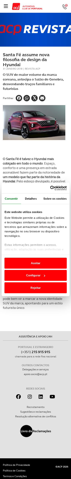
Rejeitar (35, 287)
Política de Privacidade (16, 465)
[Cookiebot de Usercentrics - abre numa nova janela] (50, 188)
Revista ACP (32, 68)
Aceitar (35, 263)
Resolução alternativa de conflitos (35, 416)
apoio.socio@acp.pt (35, 374)
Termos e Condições (15, 476)
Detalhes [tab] (31, 198)
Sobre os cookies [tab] (55, 198)
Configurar (33, 275)
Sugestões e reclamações (35, 411)
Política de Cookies (14, 470)
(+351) (35, 352)
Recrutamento (35, 407)
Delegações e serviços (35, 369)
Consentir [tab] (11, 198)
